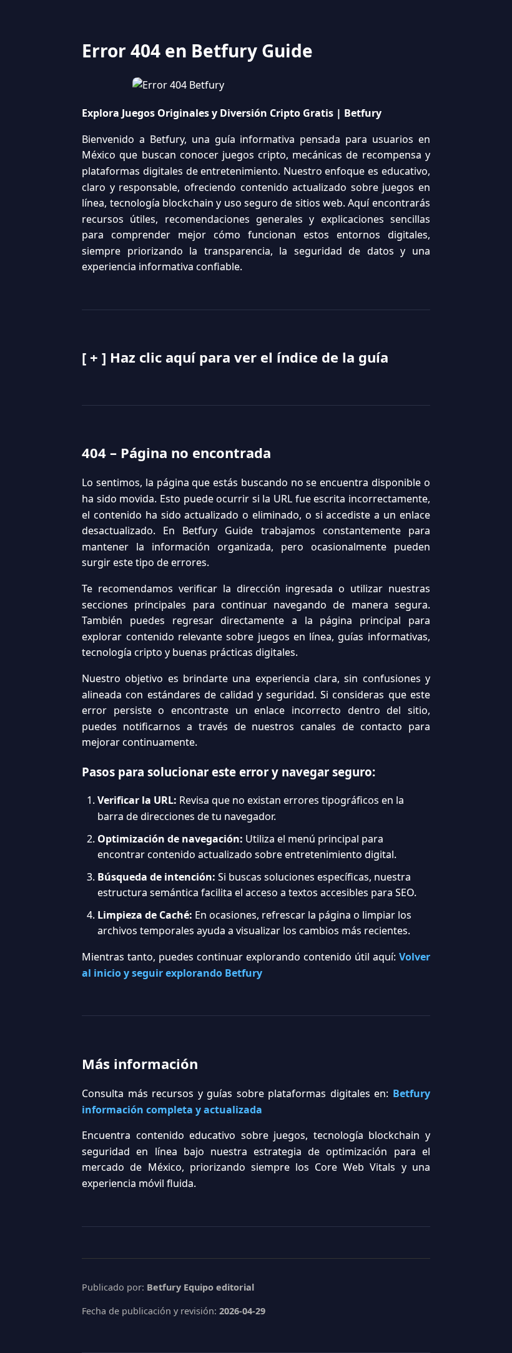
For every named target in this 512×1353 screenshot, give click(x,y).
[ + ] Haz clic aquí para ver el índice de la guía (235, 357)
